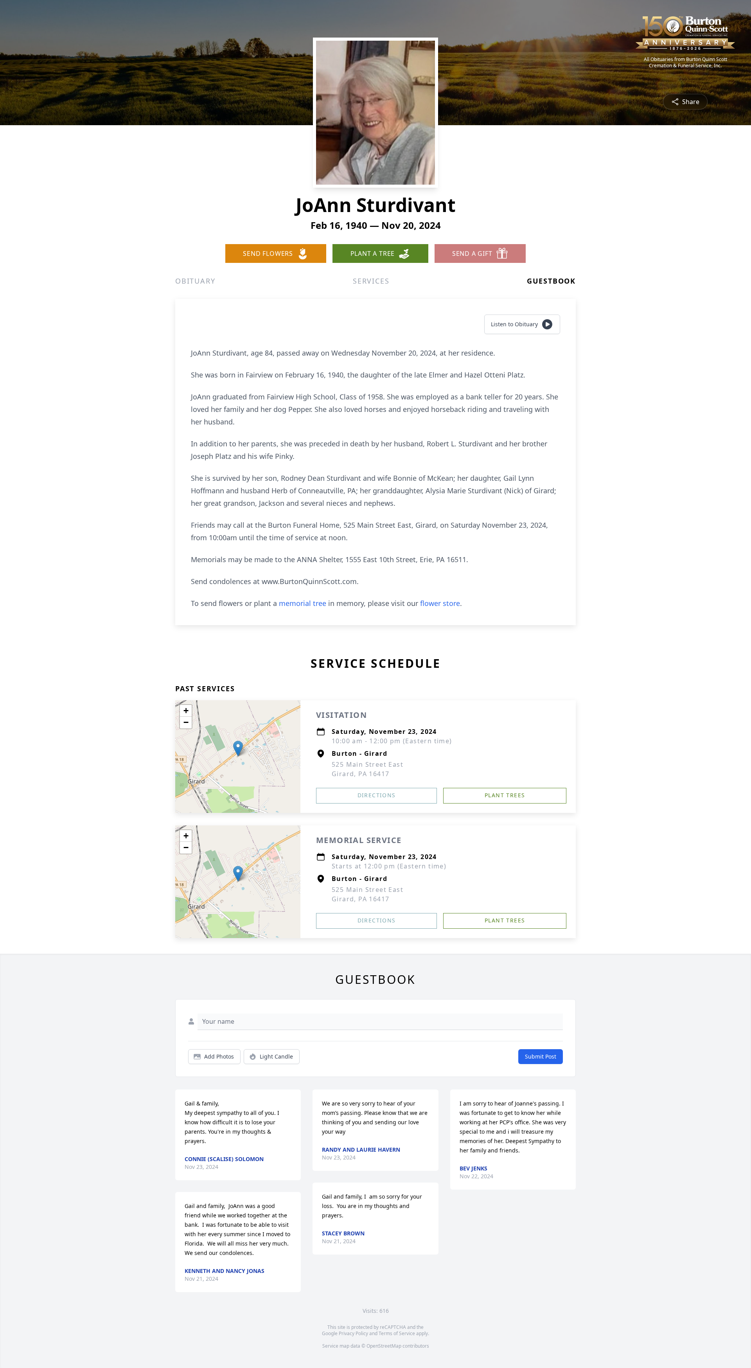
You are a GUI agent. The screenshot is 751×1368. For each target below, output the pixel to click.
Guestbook (551, 281)
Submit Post (540, 1056)
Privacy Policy (353, 1333)
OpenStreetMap (384, 1346)
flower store (440, 603)
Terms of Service (397, 1333)
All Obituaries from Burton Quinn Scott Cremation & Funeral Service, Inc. (685, 62)
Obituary (195, 281)
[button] (238, 749)
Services (371, 281)
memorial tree (302, 603)
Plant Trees (505, 795)
